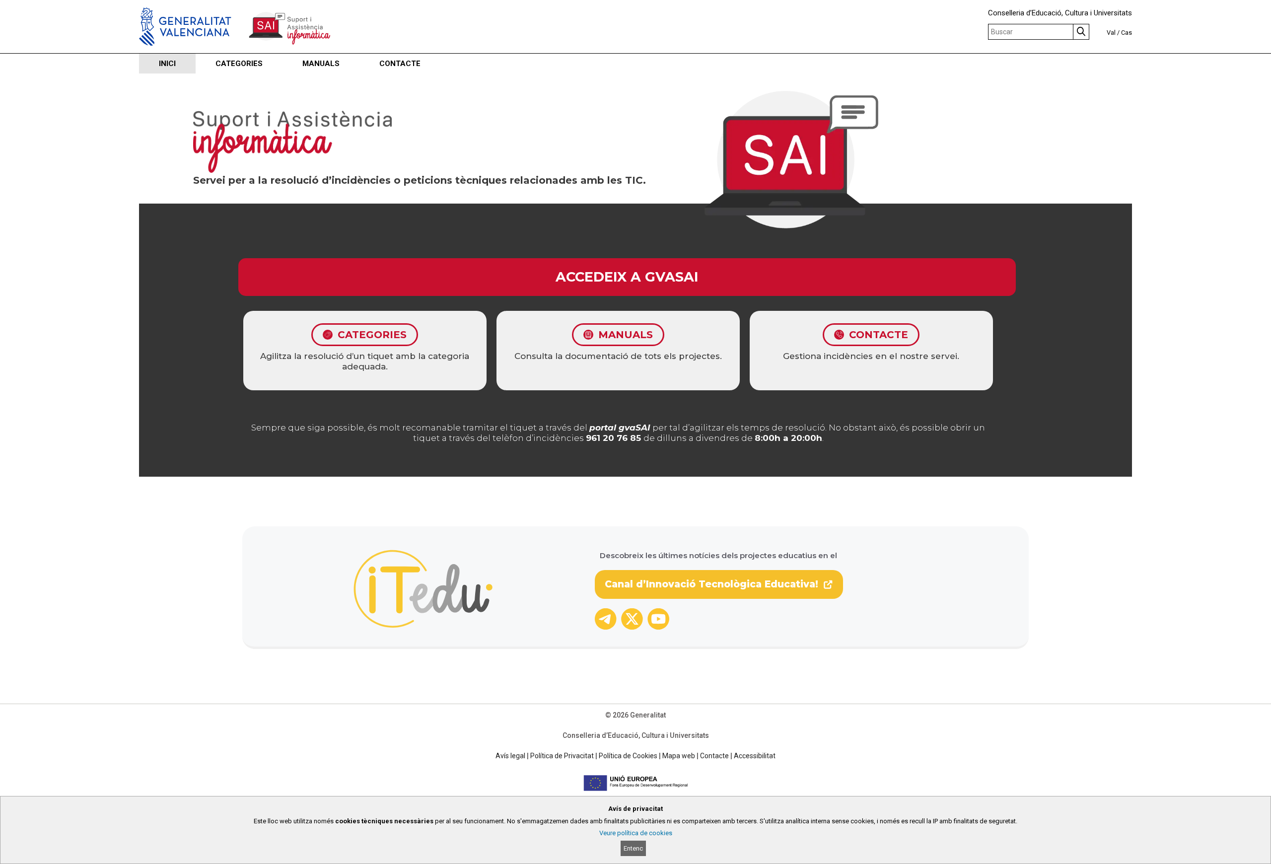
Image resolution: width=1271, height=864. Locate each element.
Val (1111, 32)
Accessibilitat (755, 756)
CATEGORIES (239, 63)
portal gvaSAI (619, 427)
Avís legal (510, 756)
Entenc (633, 848)
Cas (1126, 32)
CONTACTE (400, 63)
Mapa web (678, 756)
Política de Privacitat (562, 756)
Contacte (714, 756)
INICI (167, 63)
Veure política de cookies (635, 833)
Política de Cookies (628, 756)
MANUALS (321, 63)
